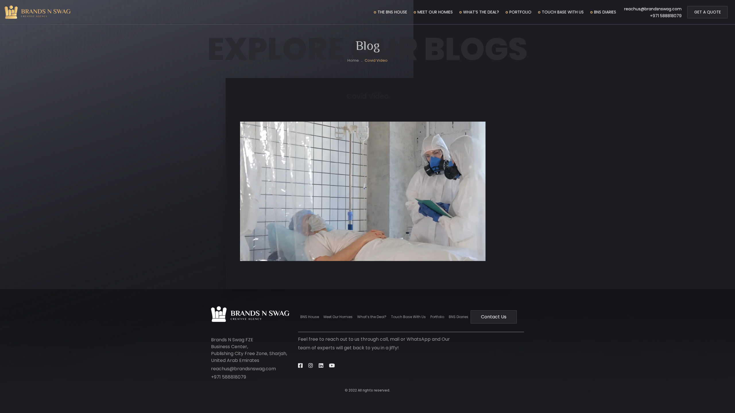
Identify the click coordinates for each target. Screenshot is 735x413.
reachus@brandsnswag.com (653, 9)
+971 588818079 (666, 16)
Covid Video (376, 60)
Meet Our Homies (435, 12)
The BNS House (392, 12)
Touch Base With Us (563, 12)
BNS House (309, 316)
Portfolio (520, 12)
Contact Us (493, 316)
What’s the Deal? (481, 12)
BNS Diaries (605, 12)
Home (353, 60)
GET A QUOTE (707, 12)
